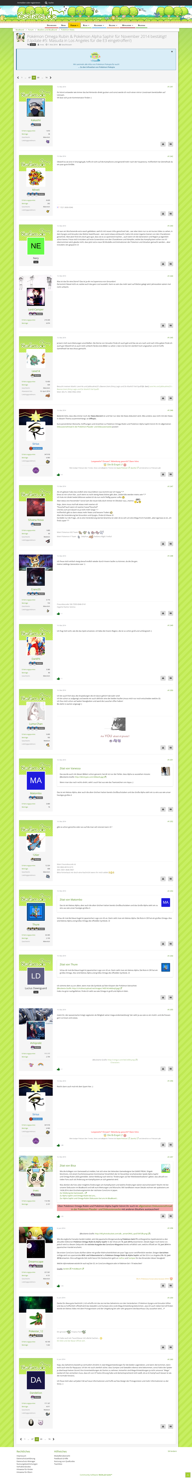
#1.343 (170, 225)
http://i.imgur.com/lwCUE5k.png (121, 1059)
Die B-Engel (113, 464)
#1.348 (170, 556)
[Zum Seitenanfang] (188, 1475)
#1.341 (170, 86)
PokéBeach (76, 1268)
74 (46, 77)
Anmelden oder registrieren (28, 2)
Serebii (66, 1268)
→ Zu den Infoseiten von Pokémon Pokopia (96, 67)
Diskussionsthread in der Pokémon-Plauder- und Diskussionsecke (84, 426)
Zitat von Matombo (71, 899)
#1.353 (170, 891)
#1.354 (170, 956)
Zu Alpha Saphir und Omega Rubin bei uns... (78, 1195)
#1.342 (170, 156)
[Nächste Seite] (51, 78)
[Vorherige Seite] (18, 78)
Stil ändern (172, 1451)
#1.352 (170, 821)
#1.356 (170, 1081)
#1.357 (170, 1157)
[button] (172, 51)
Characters (114, 1062)
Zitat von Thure (69, 964)
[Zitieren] (170, 144)
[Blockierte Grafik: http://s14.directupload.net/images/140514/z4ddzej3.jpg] (88, 988)
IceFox (121, 1258)
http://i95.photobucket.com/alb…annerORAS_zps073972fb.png (121, 1233)
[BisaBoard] (96, 14)
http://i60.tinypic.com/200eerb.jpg (89, 777)
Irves (42, 44)
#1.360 (170, 1359)
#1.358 (170, 1228)
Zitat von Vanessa (70, 768)
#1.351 (170, 759)
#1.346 (170, 410)
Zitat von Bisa (68, 1165)
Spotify (133, 468)
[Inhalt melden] (163, 144)
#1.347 (170, 486)
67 (30, 77)
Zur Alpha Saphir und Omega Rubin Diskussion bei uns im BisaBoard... (89, 1198)
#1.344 (170, 276)
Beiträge (25, 134)
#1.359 (170, 1297)
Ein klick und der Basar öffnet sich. (71, 1340)
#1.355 (170, 1009)
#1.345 (170, 337)
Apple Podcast (122, 468)
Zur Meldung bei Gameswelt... (72, 1193)
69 (38, 77)
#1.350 (170, 690)
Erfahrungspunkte (28, 131)
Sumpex (131, 1258)
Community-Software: (96, 1475)
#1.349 (170, 625)
